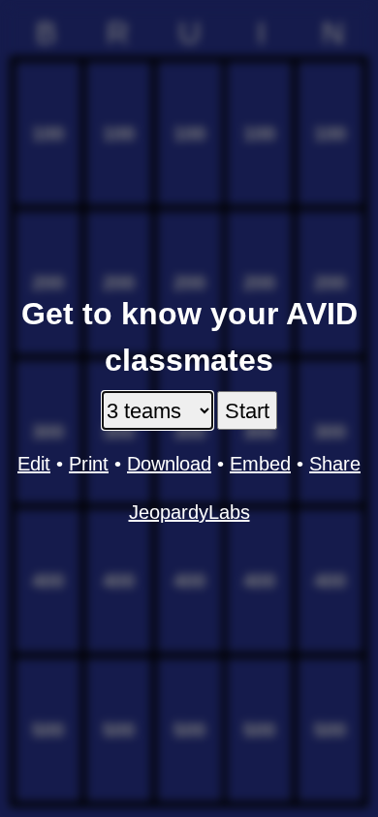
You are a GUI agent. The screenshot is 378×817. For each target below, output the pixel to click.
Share (335, 463)
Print (89, 463)
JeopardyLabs (189, 512)
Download (169, 463)
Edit (33, 463)
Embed (260, 463)
